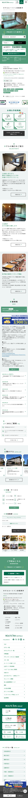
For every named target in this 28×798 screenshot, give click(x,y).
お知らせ (6, 672)
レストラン (17, 619)
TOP (5, 644)
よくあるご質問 (18, 628)
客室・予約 (17, 617)
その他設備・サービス (8, 622)
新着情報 (7, 628)
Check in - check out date (7, 34)
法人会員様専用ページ (10, 682)
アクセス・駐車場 (19, 623)
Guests (3, 40)
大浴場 (6, 619)
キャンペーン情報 (8, 679)
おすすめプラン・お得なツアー (12, 676)
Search (20, 42)
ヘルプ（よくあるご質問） (11, 669)
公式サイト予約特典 (9, 666)
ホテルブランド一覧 (9, 650)
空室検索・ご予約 (14, 573)
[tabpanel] (14, 20)
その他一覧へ (13, 440)
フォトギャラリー (19, 625)
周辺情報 (7, 625)
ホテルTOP (7, 617)
